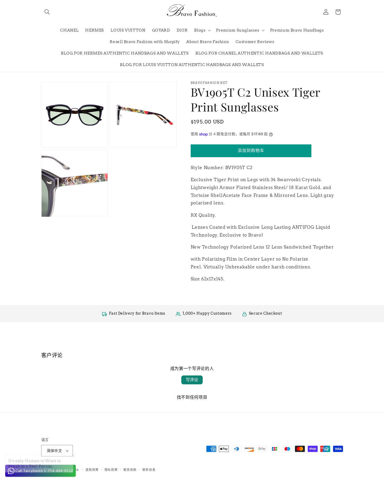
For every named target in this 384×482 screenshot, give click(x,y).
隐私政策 (111, 470)
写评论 (192, 379)
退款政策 (92, 470)
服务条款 (130, 470)
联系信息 (149, 470)
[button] (47, 12)
